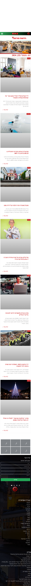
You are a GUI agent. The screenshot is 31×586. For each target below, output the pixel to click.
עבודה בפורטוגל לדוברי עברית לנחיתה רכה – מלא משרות (16, 562)
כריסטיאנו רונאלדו (25, 523)
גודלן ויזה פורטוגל (25, 539)
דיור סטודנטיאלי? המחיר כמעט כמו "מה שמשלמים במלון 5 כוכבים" (16, 97)
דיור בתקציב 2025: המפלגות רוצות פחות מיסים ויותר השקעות (16, 365)
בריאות (28, 540)
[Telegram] (13, 34)
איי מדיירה (28, 577)
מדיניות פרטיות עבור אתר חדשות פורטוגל (20, 564)
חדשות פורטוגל (27, 585)
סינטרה (29, 569)
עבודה (28, 512)
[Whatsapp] (14, 485)
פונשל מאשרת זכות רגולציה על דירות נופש (16, 205)
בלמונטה (28, 542)
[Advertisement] (15, 16)
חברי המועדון (26, 531)
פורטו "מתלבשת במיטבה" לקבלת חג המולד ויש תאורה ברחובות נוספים (15, 419)
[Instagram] (17, 485)
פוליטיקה (27, 508)
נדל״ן (28, 515)
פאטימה (28, 510)
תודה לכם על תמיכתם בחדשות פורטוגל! (20, 554)
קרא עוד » (5, 109)
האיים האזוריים (27, 571)
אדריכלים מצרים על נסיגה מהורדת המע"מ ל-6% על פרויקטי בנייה (16, 258)
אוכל (29, 544)
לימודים (28, 521)
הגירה (28, 535)
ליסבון (28, 519)
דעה (29, 537)
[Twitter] (15, 34)
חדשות (28, 529)
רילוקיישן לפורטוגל (26, 560)
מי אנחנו (28, 556)
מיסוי (28, 517)
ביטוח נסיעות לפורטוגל (25, 579)
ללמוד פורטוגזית (27, 558)
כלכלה (28, 525)
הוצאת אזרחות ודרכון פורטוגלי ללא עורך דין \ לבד (18, 581)
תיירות (28, 504)
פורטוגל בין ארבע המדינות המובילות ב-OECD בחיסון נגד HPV (17, 152)
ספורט (28, 514)
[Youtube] (12, 485)
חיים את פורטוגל (25, 527)
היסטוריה (27, 533)
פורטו (28, 506)
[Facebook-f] (17, 34)
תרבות (28, 502)
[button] (2, 33)
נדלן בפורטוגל (27, 583)
